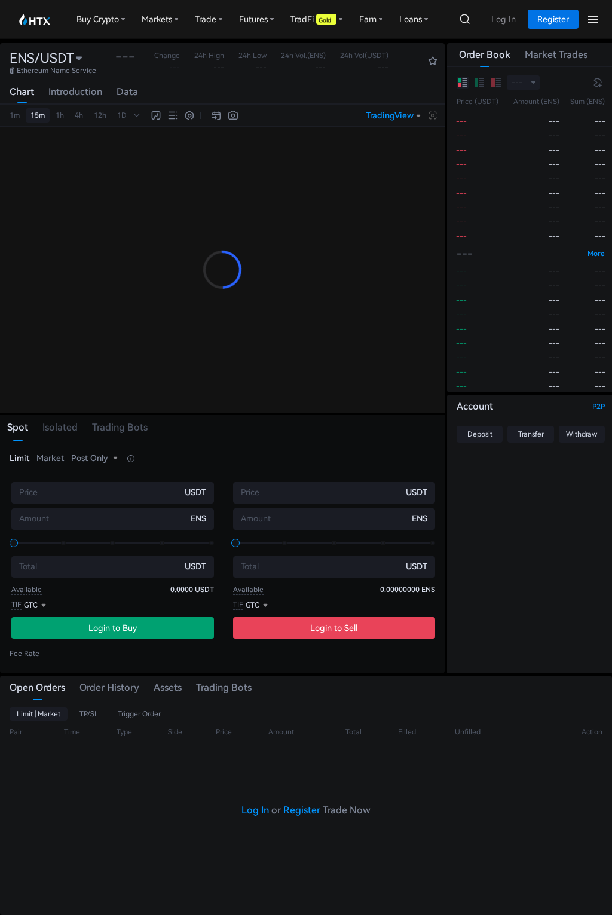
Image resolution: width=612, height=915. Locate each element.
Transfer (531, 434)
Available (26, 589)
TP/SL (89, 714)
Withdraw (581, 434)
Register (301, 810)
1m (15, 115)
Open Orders (37, 687)
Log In (255, 810)
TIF (16, 604)
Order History (109, 687)
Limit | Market (38, 714)
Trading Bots (224, 687)
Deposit (479, 434)
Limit (19, 458)
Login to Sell (333, 628)
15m (37, 115)
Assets (168, 687)
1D (122, 115)
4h (79, 115)
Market (50, 458)
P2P (598, 406)
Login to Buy (112, 628)
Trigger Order (139, 714)
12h (100, 115)
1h (60, 115)
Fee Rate (24, 653)
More (596, 253)
